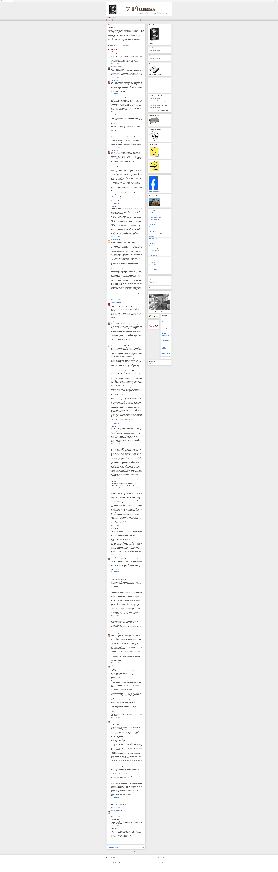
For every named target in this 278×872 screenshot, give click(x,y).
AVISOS (151, 257)
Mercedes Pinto (165, 323)
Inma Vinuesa (114, 80)
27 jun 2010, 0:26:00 (115, 838)
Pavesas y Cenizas (166, 353)
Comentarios (154, 282)
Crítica (163, 326)
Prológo (150, 271)
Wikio (150, 287)
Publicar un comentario (114, 841)
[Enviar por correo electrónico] (122, 45)
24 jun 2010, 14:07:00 (115, 147)
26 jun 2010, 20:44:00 (115, 717)
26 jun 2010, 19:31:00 (115, 662)
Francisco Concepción (154, 217)
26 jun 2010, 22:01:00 (115, 797)
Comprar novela (152, 262)
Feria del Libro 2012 (153, 269)
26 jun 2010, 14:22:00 (115, 631)
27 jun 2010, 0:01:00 (115, 825)
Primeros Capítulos (146, 20)
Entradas (153, 280)
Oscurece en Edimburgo (153, 175)
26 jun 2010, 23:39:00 (115, 816)
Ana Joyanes (164, 105)
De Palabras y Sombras (165, 348)
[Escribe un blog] (124, 45)
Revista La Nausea (166, 342)
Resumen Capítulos (153, 267)
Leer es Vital (164, 330)
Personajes (151, 264)
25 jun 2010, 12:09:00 (115, 554)
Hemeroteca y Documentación (156, 229)
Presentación (117, 20)
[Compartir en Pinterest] (128, 45)
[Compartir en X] (125, 45)
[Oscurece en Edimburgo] (153, 190)
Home (109, 20)
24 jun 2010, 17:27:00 (115, 341)
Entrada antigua (140, 847)
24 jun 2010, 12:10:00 (115, 111)
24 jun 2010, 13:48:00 (115, 132)
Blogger (148, 869)
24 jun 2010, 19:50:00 (115, 478)
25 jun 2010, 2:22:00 (115, 525)
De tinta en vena (165, 337)
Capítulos (151, 214)
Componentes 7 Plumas (154, 233)
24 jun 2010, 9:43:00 (115, 93)
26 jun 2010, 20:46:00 (115, 779)
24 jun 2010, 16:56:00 (115, 299)
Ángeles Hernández (115, 633)
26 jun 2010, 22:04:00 (115, 807)
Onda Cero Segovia (165, 110)
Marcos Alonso (114, 239)
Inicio (127, 847)
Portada (151, 245)
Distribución (158, 20)
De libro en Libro (165, 335)
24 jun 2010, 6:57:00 (115, 63)
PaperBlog (164, 333)
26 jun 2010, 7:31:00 (115, 615)
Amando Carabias (115, 66)
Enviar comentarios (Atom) (129, 851)
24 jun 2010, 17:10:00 (115, 319)
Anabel (112, 343)
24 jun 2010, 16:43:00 (115, 236)
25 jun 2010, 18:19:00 (115, 571)
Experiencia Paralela (153, 212)
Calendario (151, 260)
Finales (150, 241)
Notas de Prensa (153, 252)
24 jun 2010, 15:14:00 (115, 203)
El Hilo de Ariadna (153, 248)
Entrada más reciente (113, 847)
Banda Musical (152, 255)
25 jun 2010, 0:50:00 (115, 489)
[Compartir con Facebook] (126, 45)
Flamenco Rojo (114, 302)
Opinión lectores (128, 20)
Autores (137, 20)
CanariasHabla (165, 351)
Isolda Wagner (114, 557)
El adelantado (165, 328)
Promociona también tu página (154, 191)
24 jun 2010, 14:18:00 (115, 163)
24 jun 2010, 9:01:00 (115, 77)
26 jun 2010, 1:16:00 (115, 588)
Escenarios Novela (153, 250)
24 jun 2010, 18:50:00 (115, 423)
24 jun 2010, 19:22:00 (115, 443)
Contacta (166, 20)
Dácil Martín (151, 238)
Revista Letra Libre (166, 345)
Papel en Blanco (165, 340)
